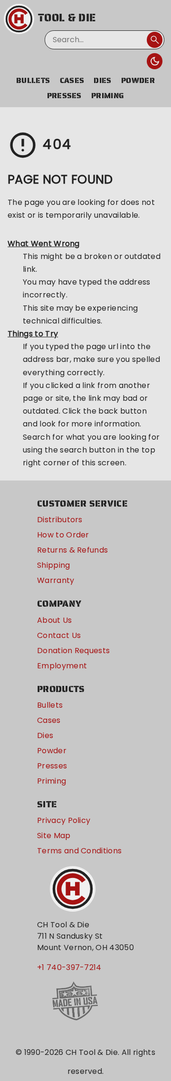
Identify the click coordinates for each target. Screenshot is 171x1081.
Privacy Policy (63, 820)
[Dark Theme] (155, 61)
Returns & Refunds (72, 550)
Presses (64, 96)
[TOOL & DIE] (19, 19)
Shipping (53, 565)
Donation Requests (73, 650)
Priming (107, 96)
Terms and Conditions (79, 850)
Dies (102, 80)
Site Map (54, 835)
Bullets (33, 80)
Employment (62, 665)
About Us (54, 620)
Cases (72, 80)
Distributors (60, 519)
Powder (138, 80)
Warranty (56, 580)
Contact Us (59, 635)
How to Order (63, 534)
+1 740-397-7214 (69, 967)
